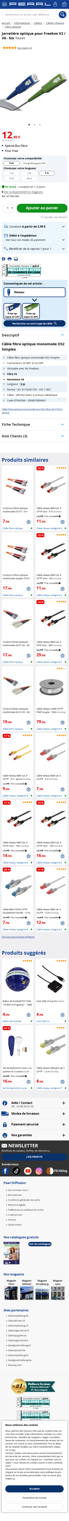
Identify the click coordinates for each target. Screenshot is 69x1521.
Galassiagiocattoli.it (18, 1340)
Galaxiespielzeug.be (18, 1355)
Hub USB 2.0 (42, 1021)
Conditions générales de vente (24, 1199)
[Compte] (55, 4)
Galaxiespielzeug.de (18, 1315)
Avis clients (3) (14, 436)
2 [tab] (34, 125)
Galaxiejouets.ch (16, 1320)
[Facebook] (5, 258)
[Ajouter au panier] (28, 522)
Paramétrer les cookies (35, 1497)
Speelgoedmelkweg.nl (19, 1345)
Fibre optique (12, 26)
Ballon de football (12, 1021)
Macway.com (15, 1365)
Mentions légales (17, 1204)
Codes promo (15, 1214)
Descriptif (10, 335)
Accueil (6, 23)
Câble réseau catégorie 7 (49, 1088)
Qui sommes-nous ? (18, 1190)
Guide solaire (15, 1224)
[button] (23, 192)
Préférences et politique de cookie (26, 1209)
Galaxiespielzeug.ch (18, 1325)
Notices (12, 1219)
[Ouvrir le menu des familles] (4, 4)
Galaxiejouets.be (16, 1350)
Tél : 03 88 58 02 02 (22, 1106)
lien (13, 1449)
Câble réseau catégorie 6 (49, 528)
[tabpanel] (34, 85)
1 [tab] (29, 125)
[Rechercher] (62, 14)
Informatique (22, 23)
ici (14, 1478)
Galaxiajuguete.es (17, 1335)
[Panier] (64, 4)
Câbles (38, 23)
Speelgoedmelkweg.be (19, 1360)
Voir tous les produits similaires (18, 936)
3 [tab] (40, 125)
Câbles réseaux (54, 23)
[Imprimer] (11, 258)
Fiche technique (16, 424)
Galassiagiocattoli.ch (18, 1330)
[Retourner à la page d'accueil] (30, 4)
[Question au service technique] (17, 258)
